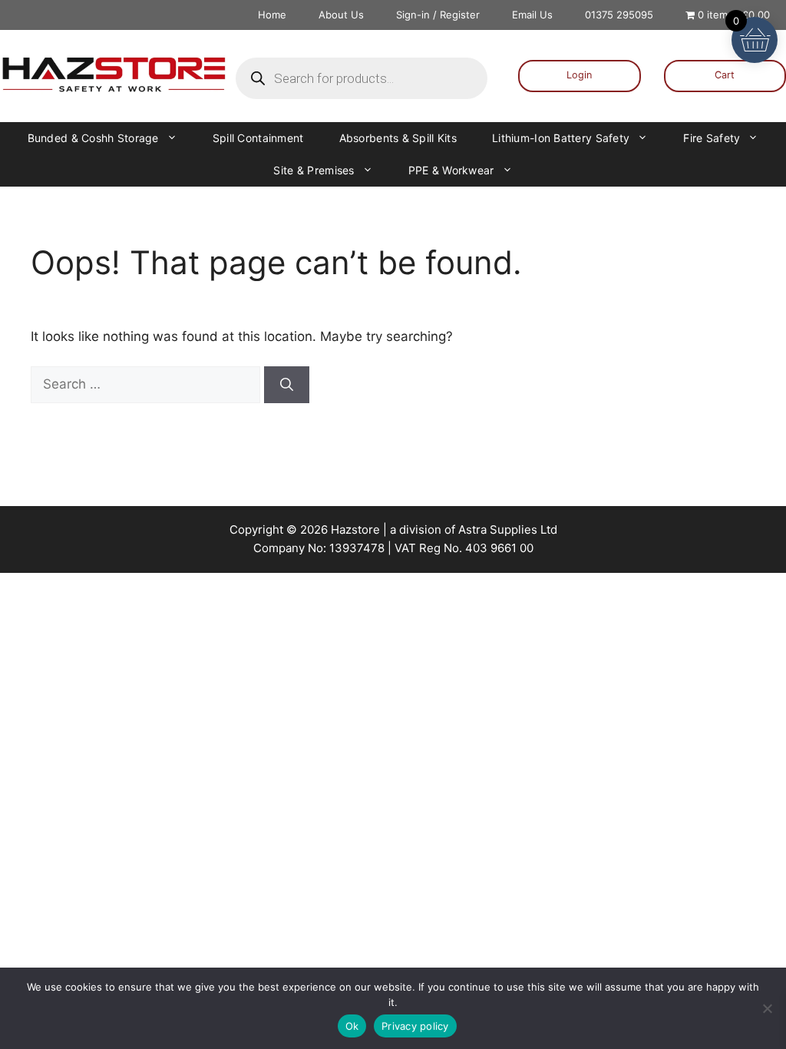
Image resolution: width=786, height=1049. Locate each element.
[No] (766, 1008)
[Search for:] (147, 384)
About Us (341, 14)
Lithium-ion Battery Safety (560, 137)
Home (272, 14)
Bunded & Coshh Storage (93, 137)
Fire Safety (711, 137)
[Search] (286, 384)
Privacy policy (415, 1026)
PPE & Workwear (451, 170)
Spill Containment (258, 137)
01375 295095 (619, 14)
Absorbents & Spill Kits (398, 137)
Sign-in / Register (438, 14)
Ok (352, 1026)
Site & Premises (313, 170)
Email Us (532, 14)
